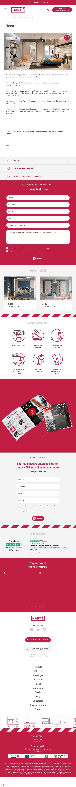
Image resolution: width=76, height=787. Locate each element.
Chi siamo (38, 680)
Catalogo (38, 675)
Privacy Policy (38, 739)
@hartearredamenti (38, 567)
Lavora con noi (38, 705)
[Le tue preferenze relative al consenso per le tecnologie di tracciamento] (3, 785)
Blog (38, 697)
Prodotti (14, 17)
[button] (7, 293)
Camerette (23, 17)
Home (6, 17)
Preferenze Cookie (38, 746)
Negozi (38, 684)
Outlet (38, 709)
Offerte (38, 671)
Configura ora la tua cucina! (38, 2)
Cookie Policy (38, 742)
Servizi (38, 692)
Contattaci (38, 701)
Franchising (38, 688)
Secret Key (38, 751)
